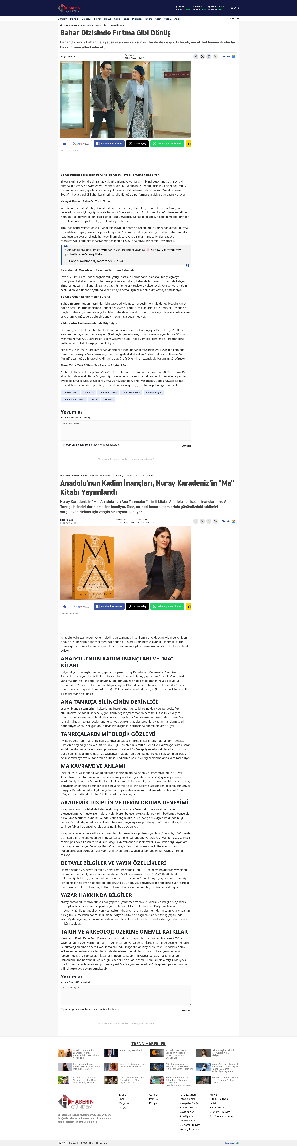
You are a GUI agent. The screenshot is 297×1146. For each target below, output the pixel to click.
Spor (126, 18)
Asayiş (178, 18)
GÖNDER (186, 445)
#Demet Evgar (153, 392)
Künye (213, 1094)
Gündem (62, 18)
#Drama (108, 399)
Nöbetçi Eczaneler (189, 1129)
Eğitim (97, 18)
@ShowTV (157, 250)
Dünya (107, 18)
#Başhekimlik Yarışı (73, 399)
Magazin (137, 18)
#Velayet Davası (108, 392)
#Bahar (107, 250)
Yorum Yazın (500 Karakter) (75, 417)
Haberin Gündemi (71, 25)
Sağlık (117, 18)
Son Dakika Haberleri (222, 1116)
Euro (197, 7)
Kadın (158, 18)
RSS (63, 1143)
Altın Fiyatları (186, 1116)
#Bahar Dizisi (70, 392)
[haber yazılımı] (232, 1143)
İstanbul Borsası (188, 1107)
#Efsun (94, 399)
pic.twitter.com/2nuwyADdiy (83, 254)
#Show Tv (88, 392)
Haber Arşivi (217, 1107)
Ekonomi (86, 18)
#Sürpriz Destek (131, 392)
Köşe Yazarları (187, 1094)
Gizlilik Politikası (219, 1099)
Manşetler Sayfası (189, 1103)
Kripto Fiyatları (187, 1120)
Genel (85, 475)
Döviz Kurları (186, 1112)
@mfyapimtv (172, 250)
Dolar (181, 7)
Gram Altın (216, 7)
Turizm (148, 18)
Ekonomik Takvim (189, 1125)
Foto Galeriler (187, 1099)
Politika (74, 18)
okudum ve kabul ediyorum (91, 444)
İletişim (214, 1103)
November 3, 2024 (110, 261)
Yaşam (168, 18)
